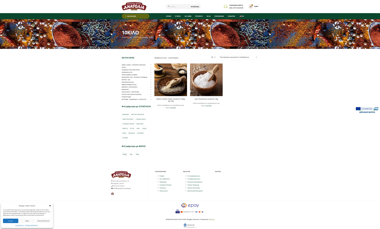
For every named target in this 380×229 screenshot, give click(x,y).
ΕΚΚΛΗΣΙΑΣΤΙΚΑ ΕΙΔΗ (128, 82)
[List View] (215, 57)
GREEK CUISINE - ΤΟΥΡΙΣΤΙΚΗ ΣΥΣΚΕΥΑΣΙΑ (134, 65)
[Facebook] (112, 194)
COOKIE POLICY (19, 225)
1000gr (124, 154)
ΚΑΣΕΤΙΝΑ (139, 124)
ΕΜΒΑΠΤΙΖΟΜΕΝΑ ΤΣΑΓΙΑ (129, 85)
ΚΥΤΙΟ (132, 128)
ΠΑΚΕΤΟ (125, 128)
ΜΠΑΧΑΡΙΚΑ (125, 89)
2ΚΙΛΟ (144, 128)
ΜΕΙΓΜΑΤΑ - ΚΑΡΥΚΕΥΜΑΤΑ (129, 87)
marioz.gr (211, 219)
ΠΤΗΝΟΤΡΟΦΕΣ (126, 97)
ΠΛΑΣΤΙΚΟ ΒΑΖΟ (127, 119)
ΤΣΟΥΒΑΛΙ (140, 133)
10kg (137, 154)
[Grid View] (212, 57)
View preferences (43, 221)
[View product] (170, 79)
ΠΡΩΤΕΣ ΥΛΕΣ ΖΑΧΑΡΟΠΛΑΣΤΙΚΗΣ (131, 94)
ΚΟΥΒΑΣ (125, 138)
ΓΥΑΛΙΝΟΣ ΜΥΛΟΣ (128, 124)
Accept (10, 221)
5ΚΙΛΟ (124, 133)
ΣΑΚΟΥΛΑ (131, 133)
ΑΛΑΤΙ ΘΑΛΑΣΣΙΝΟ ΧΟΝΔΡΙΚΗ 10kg (206, 99)
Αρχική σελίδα (127, 37)
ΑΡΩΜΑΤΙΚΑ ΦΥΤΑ (127, 72)
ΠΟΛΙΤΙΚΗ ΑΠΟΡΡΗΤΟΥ (31, 225)
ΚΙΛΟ (138, 128)
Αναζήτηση (195, 7)
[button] (50, 206)
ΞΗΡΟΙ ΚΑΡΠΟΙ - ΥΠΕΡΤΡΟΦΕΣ (130, 92)
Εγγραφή (173, 108)
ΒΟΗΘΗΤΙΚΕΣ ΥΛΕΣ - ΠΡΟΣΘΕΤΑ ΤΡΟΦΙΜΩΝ (134, 77)
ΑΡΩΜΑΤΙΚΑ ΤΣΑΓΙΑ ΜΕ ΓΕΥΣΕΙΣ (131, 70)
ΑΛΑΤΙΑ (124, 67)
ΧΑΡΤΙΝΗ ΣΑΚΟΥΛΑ (137, 114)
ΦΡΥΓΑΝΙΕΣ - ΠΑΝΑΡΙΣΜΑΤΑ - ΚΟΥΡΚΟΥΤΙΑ (134, 99)
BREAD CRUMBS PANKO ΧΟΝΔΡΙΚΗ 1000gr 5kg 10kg (170, 100)
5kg (131, 154)
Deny (27, 221)
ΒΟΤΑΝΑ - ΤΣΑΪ (126, 80)
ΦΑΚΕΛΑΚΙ (125, 114)
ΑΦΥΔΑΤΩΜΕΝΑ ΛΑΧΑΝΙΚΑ (129, 75)
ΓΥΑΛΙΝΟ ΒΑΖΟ (141, 119)
